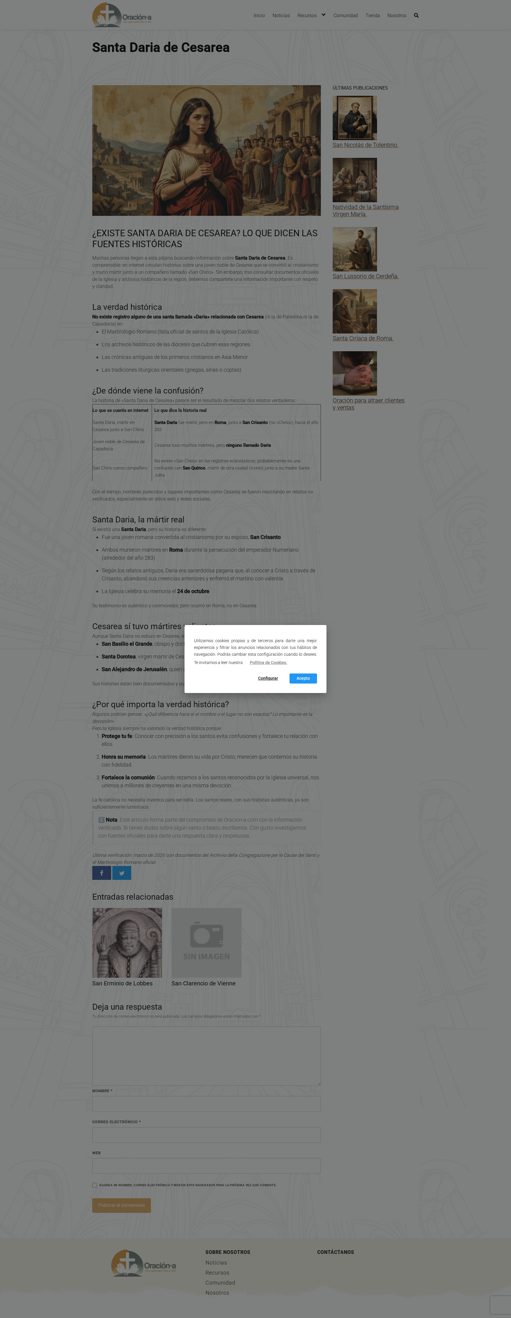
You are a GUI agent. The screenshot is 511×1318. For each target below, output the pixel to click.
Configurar (268, 678)
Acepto (303, 678)
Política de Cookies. (268, 662)
